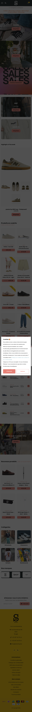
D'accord (9, 371)
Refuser (23, 371)
